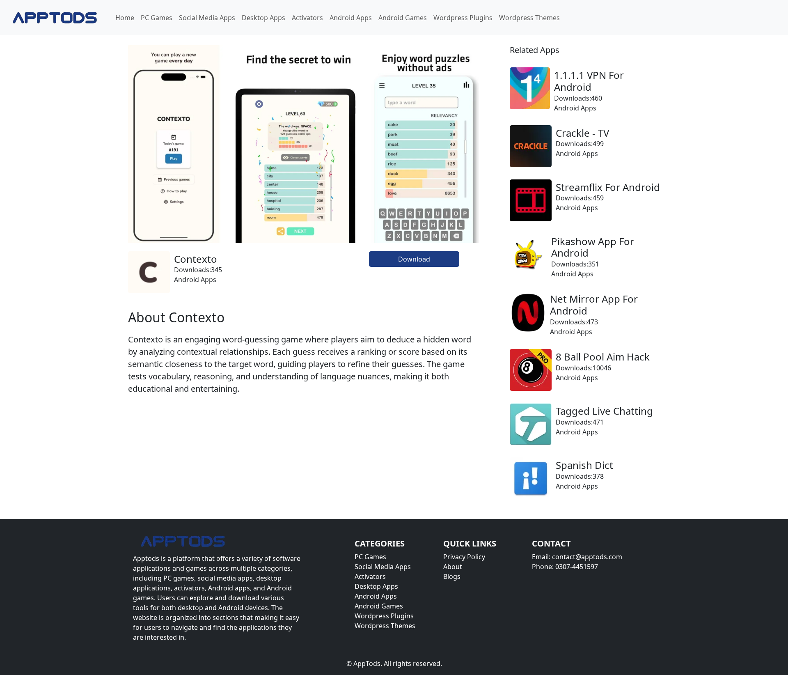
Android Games (402, 17)
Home (124, 17)
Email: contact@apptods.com (577, 556)
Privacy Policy (464, 556)
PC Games (156, 17)
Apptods (146, 558)
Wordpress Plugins (462, 17)
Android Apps (351, 17)
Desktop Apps (263, 17)
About (452, 566)
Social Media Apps (207, 17)
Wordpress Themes (529, 17)
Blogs (451, 576)
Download (414, 259)
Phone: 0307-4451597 (565, 566)
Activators (307, 17)
